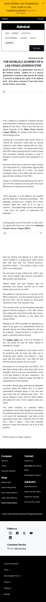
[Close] (43, 3)
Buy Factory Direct (33, 468)
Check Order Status (9, 503)
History (4, 466)
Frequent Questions (11, 564)
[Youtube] (31, 533)
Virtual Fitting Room (8, 487)
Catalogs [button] (7, 588)
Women (15, 33)
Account (41, 19)
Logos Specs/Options (9, 498)
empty (37, 48)
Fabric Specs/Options (9, 493)
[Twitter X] (24, 533)
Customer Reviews (8, 471)
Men (7, 33)
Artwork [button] (7, 582)
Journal (9, 43)
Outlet (33, 38)
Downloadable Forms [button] (12, 576)
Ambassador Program (32, 475)
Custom (23, 38)
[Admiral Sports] (23, 26)
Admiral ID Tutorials (31, 497)
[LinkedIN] (10, 538)
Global (5, 19)
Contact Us (28, 461)
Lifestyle (26, 33)
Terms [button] (6, 570)
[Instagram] (10, 533)
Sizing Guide (6, 482)
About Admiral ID (30, 486)
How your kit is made (32, 502)
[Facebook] (17, 533)
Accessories (11, 38)
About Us (4, 461)
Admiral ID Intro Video (32, 492)
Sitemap (7, 594)
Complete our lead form (16, 10)
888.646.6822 (20, 549)
